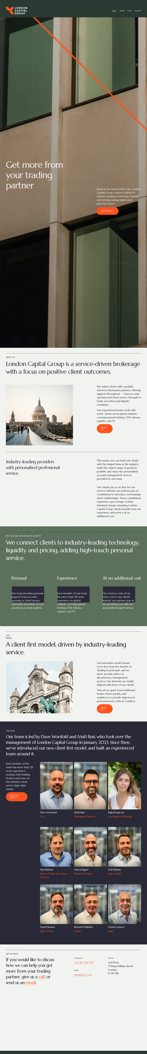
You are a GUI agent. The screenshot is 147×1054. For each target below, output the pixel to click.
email (31, 982)
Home (114, 11)
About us (104, 428)
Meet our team (14, 797)
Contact (138, 11)
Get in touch (107, 211)
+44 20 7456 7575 (84, 962)
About (122, 11)
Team (129, 11)
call (42, 976)
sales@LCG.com (83, 974)
